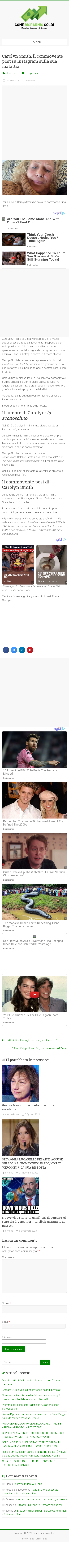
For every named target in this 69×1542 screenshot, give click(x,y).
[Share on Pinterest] (30, 652)
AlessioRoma (12, 1114)
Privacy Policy (28, 1539)
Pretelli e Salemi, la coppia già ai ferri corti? (29, 1040)
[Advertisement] (34, 122)
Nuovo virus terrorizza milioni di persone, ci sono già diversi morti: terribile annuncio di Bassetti (34, 1221)
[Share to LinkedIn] (22, 652)
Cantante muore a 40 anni (27, 1483)
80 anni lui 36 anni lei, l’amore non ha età (40, 1505)
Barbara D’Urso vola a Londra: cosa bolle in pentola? (31, 1389)
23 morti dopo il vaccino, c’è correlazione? (39, 1048)
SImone (9, 1172)
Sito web (7, 1337)
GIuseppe (10, 73)
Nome (6, 1303)
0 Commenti (31, 81)
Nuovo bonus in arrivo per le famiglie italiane (42, 1499)
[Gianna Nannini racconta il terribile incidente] (20, 1066)
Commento (9, 1257)
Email (6, 1321)
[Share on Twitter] (14, 652)
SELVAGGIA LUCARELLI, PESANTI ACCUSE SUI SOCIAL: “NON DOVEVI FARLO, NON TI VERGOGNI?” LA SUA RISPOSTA (32, 1163)
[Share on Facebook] (6, 652)
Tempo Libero (33, 73)
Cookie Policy (41, 1539)
